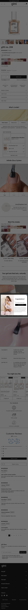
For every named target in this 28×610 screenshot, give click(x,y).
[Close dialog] (26, 295)
